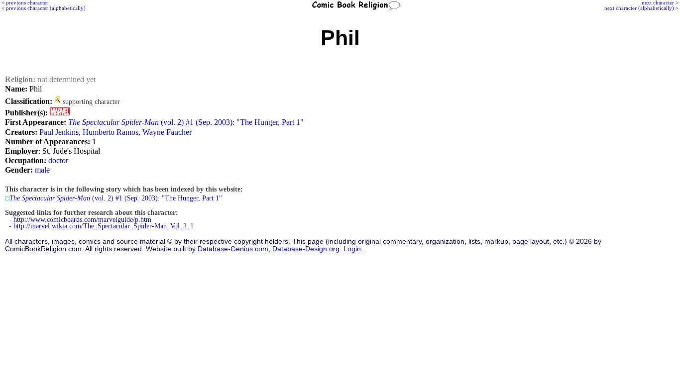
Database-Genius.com (233, 249)
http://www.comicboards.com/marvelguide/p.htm (82, 219)
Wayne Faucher (167, 132)
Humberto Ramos (110, 132)
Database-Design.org (306, 249)
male (42, 170)
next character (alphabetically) (639, 8)
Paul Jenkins (59, 132)
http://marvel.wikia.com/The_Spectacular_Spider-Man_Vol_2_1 (103, 226)
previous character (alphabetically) (46, 8)
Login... (355, 249)
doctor (58, 160)
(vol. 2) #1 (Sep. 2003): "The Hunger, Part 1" (186, 122)
